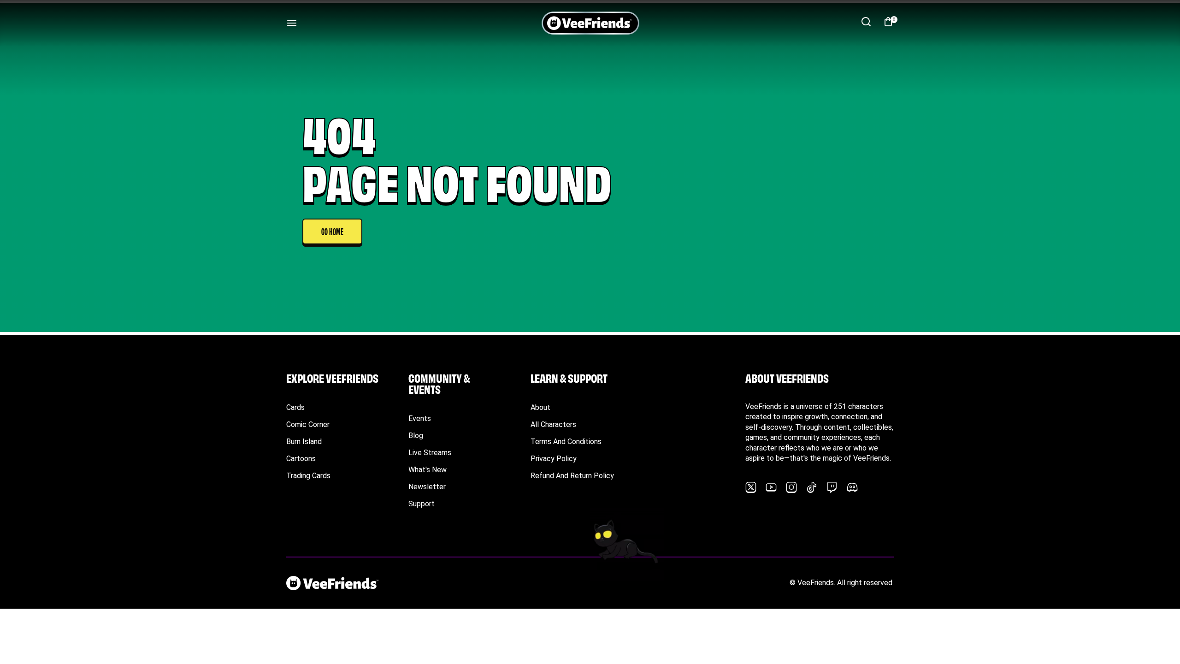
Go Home (332, 231)
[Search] (866, 21)
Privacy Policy (554, 458)
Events (419, 418)
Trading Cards (308, 475)
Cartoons (301, 458)
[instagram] (791, 487)
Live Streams (429, 452)
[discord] (852, 487)
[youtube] (771, 487)
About (540, 407)
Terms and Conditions (566, 441)
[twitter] (750, 487)
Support (421, 503)
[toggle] (291, 23)
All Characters (553, 424)
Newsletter (427, 486)
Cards (295, 407)
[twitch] (832, 487)
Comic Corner (308, 424)
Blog (415, 435)
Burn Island (304, 441)
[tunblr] (811, 487)
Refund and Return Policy (572, 475)
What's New (427, 469)
